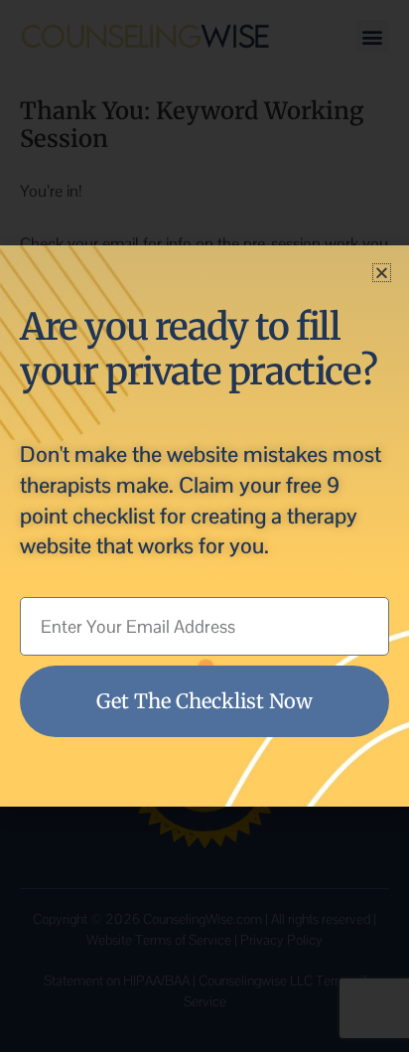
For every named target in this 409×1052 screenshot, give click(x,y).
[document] (204, 526)
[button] (381, 272)
